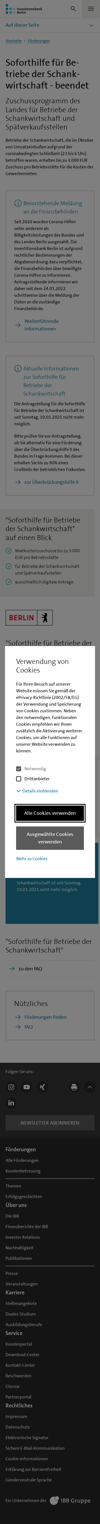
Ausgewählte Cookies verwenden (50, 838)
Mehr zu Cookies (32, 859)
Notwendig (35, 769)
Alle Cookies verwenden (50, 813)
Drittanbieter (37, 779)
